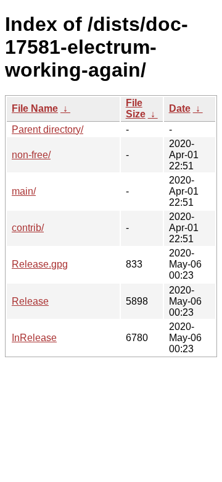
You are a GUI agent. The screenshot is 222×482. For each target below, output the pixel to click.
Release (30, 301)
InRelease (34, 337)
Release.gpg (40, 264)
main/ (24, 191)
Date (180, 108)
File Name (35, 108)
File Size (136, 108)
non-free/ (31, 155)
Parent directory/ (47, 129)
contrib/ (28, 227)
